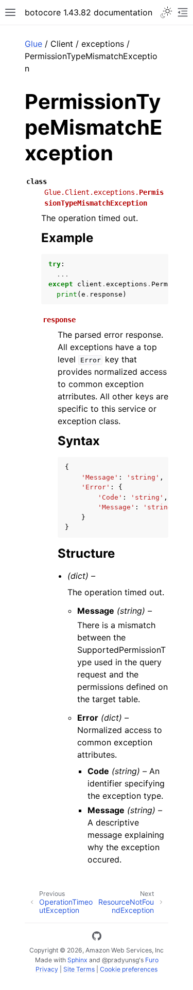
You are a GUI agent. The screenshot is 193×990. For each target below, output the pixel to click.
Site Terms (79, 969)
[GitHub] (96, 937)
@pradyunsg (120, 960)
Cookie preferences (128, 969)
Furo (152, 960)
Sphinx (77, 960)
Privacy (47, 969)
